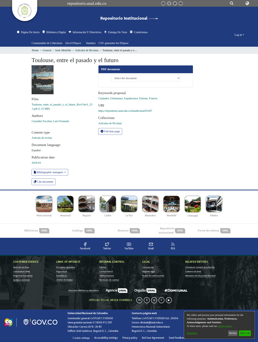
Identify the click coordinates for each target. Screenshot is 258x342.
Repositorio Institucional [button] (124, 18)
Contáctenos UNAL (21, 271)
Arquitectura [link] (130, 98)
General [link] (46, 50)
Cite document (44, 181)
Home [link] (35, 50)
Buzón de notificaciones (153, 275)
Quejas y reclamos (21, 279)
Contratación (148, 267)
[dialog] (219, 324)
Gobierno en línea (193, 271)
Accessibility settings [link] (106, 338)
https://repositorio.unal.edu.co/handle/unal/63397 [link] (125, 110)
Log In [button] (238, 34)
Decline (233, 333)
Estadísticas (61, 275)
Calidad (102, 267)
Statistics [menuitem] (91, 43)
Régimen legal (148, 271)
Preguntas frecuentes (22, 275)
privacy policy (225, 326)
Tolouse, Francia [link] (148, 98)
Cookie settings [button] (81, 337)
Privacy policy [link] (129, 338)
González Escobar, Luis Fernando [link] (50, 121)
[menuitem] (74, 43)
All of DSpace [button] (73, 43)
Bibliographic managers (50, 172)
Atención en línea (21, 267)
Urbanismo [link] (116, 98)
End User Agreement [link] (153, 338)
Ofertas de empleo (64, 279)
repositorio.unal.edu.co (86, 3)
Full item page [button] (111, 131)
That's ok (245, 333)
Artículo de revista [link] (42, 137)
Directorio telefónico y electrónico (83, 290)
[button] (232, 3)
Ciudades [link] (103, 98)
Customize (192, 333)
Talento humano (106, 275)
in (139, 300)
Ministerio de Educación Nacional (200, 275)
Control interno (106, 271)
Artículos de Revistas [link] (86, 50)
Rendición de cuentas (109, 279)
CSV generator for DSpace (113, 43)
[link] (110, 123)
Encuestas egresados (65, 267)
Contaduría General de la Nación (200, 267)
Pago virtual (61, 271)
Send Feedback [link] (177, 338)
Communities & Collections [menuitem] (47, 43)
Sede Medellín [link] (63, 50)
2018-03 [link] (36, 162)
